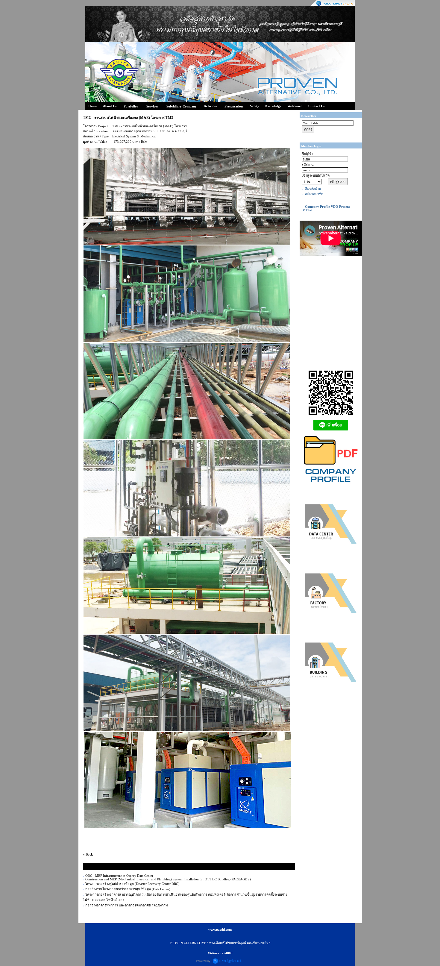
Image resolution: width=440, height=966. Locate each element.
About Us (109, 106)
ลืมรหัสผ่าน (313, 188)
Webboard (294, 106)
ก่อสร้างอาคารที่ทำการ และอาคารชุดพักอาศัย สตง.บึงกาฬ (126, 905)
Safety (254, 106)
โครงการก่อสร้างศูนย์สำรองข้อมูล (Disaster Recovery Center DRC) (132, 883)
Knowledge (273, 106)
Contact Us (316, 106)
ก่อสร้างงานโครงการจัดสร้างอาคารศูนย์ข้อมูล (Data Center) (127, 889)
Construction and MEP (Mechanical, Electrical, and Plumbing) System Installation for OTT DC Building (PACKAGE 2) (168, 879)
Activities (210, 106)
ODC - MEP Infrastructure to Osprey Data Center (119, 875)
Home (92, 106)
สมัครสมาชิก (314, 194)
